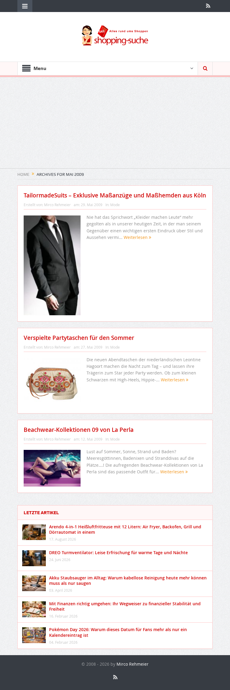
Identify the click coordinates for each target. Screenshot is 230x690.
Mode (115, 204)
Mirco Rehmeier (57, 204)
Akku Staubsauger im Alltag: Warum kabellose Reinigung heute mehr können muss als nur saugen (128, 580)
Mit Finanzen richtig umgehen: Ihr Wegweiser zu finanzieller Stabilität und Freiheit (125, 606)
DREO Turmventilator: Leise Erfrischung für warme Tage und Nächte (118, 552)
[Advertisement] (115, 126)
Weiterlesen (136, 237)
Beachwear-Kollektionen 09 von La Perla (79, 430)
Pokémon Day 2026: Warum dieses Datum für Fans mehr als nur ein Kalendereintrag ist (118, 632)
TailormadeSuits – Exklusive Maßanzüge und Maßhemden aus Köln (115, 195)
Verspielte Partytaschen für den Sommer (79, 338)
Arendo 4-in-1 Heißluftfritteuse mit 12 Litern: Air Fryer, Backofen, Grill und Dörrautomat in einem (125, 529)
